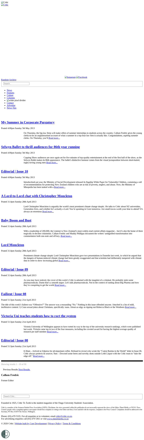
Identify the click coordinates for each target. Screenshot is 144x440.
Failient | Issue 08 (13, 294)
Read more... (54, 138)
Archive (12, 80)
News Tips (11, 108)
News (9, 90)
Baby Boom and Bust (16, 220)
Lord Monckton (12, 245)
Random (5, 80)
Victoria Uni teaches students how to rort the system (38, 316)
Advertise (11, 105)
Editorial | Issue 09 (14, 269)
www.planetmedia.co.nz (58, 419)
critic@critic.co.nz (64, 416)
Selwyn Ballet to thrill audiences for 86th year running (40, 147)
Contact (10, 103)
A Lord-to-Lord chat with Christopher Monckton (36, 196)
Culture (10, 95)
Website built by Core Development (31, 423)
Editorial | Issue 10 (14, 171)
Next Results (24, 369)
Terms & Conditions (72, 423)
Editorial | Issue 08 (14, 340)
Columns (11, 98)
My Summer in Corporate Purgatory (28, 122)
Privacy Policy (54, 423)
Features (10, 93)
